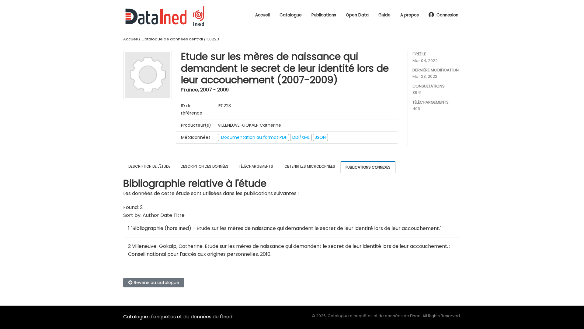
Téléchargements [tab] (256, 166)
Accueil (262, 15)
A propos (409, 15)
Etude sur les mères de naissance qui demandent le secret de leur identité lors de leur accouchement (326, 246)
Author (151, 215)
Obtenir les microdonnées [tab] (309, 166)
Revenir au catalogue (156, 282)
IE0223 (213, 39)
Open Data (357, 15)
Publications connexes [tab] (368, 167)
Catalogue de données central (172, 39)
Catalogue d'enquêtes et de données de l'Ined (177, 316)
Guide (384, 15)
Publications (323, 15)
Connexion (447, 15)
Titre (179, 215)
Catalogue (291, 15)
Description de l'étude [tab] (149, 166)
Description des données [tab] (204, 166)
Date (166, 215)
